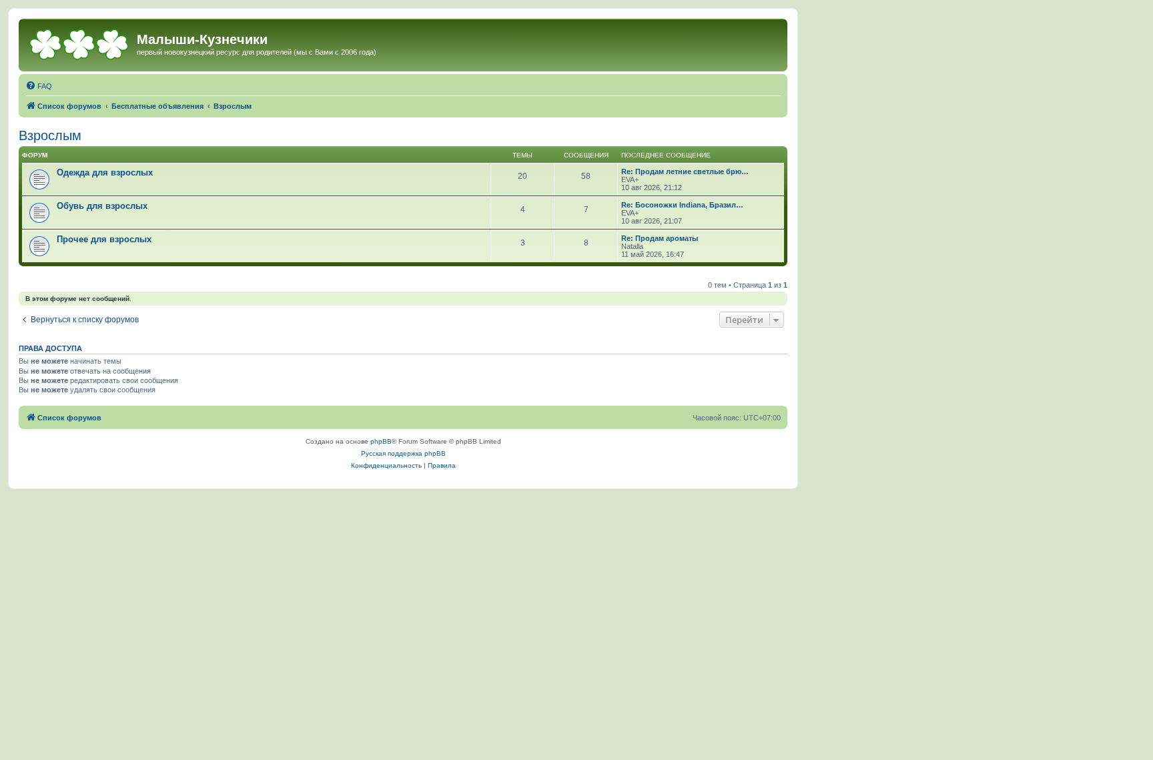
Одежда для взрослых (105, 172)
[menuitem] (38, 86)
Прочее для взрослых (104, 239)
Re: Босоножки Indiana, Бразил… (682, 205)
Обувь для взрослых (102, 206)
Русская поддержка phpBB (403, 453)
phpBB (381, 441)
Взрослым (50, 135)
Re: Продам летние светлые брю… (685, 171)
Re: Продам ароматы (659, 238)
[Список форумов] (79, 43)
